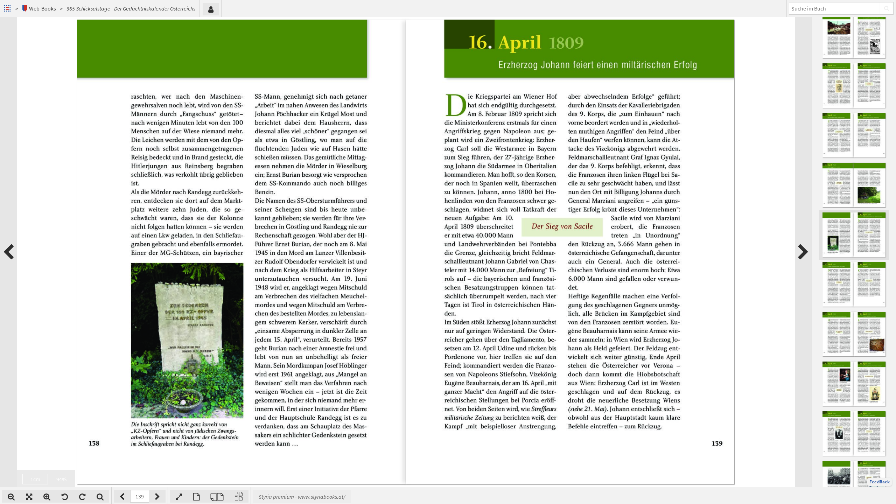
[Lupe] (100, 496)
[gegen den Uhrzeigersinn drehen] (65, 496)
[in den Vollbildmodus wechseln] (179, 496)
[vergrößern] (47, 496)
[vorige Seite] (8, 252)
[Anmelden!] (211, 9)
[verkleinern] (11, 496)
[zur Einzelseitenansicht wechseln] (196, 496)
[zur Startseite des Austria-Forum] (8, 8)
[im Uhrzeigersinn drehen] (82, 496)
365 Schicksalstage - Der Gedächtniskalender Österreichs (130, 8)
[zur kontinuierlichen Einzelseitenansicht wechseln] (238, 496)
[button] (879, 482)
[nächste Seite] (803, 252)
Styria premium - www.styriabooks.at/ (302, 496)
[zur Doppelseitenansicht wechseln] (217, 496)
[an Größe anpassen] (29, 496)
